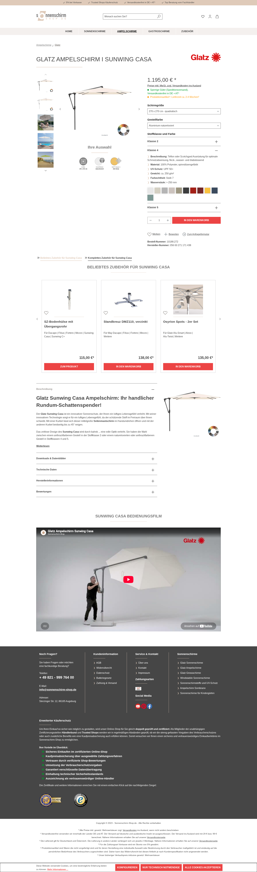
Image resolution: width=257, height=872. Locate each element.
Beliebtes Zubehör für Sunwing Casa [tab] (61, 258)
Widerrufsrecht (104, 668)
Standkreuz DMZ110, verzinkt (126, 321)
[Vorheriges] (60, 109)
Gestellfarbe (162, 119)
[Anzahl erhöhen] (168, 220)
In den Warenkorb (196, 220)
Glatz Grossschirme (190, 673)
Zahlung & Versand (106, 683)
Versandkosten (130, 830)
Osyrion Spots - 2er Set (180, 321)
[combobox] (129, 17)
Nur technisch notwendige (161, 867)
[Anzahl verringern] (150, 220)
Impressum (144, 673)
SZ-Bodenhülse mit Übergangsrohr (58, 324)
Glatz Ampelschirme (190, 668)
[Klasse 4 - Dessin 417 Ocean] (150, 198)
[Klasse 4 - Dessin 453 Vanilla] (157, 191)
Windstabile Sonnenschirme (195, 678)
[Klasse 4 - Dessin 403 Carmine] (193, 191)
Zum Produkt (69, 366)
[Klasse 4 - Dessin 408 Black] (186, 191)
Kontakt (142, 668)
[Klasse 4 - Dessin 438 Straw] (207, 191)
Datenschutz (103, 673)
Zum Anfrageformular (198, 234)
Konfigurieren (127, 867)
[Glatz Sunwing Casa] (100, 109)
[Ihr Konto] (210, 17)
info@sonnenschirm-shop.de (57, 689)
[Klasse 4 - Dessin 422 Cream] (172, 191)
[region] (88, 125)
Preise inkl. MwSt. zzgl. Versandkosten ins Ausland (174, 85)
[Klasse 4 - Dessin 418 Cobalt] (215, 191)
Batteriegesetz (104, 678)
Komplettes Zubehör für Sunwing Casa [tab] (110, 258)
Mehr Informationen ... (57, 869)
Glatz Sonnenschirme (191, 663)
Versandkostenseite (156, 837)
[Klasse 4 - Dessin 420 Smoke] (165, 191)
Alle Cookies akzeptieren (203, 867)
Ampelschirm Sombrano (193, 688)
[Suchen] (158, 17)
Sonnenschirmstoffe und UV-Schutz (199, 683)
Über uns (143, 663)
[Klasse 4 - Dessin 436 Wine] (200, 191)
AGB (98, 663)
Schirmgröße (162, 105)
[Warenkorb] (217, 17)
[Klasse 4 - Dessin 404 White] (150, 191)
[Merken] (46, 312)
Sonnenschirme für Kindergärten (197, 693)
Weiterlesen (43, 446)
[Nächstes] (139, 109)
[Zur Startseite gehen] (51, 16)
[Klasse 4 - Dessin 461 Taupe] (179, 191)
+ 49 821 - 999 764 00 (56, 677)
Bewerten (174, 234)
